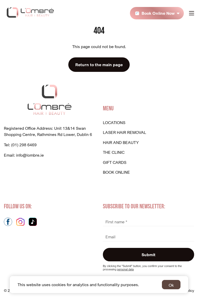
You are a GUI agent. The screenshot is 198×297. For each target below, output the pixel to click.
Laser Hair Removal (124, 132)
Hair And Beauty (121, 142)
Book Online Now (158, 13)
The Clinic (114, 152)
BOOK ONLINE (116, 172)
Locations (114, 122)
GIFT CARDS (114, 162)
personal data (125, 269)
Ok (171, 285)
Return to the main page (99, 64)
